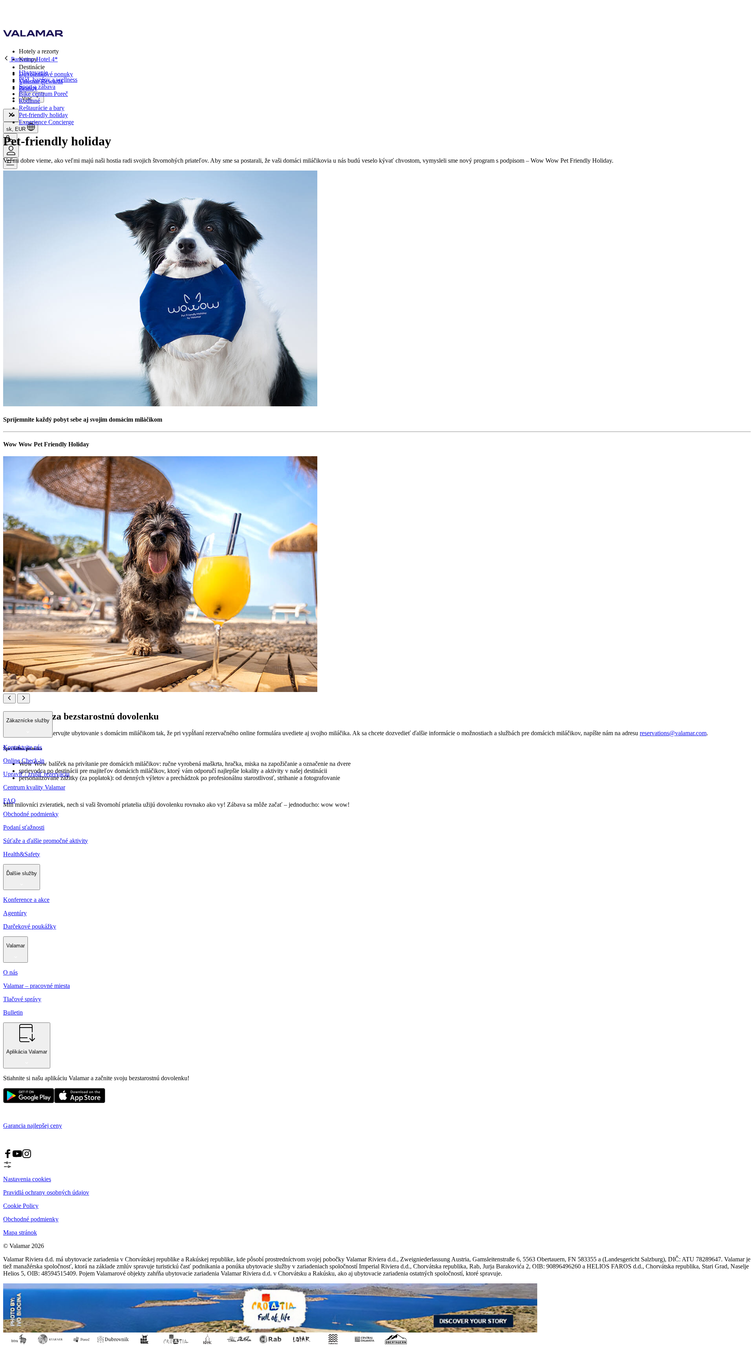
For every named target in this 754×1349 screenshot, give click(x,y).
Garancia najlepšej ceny (32, 1125)
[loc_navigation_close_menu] (11, 115)
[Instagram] (26, 1156)
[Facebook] (8, 1156)
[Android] (79, 1101)
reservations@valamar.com (673, 733)
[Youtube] (17, 1156)
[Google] (28, 1101)
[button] (385, 51)
